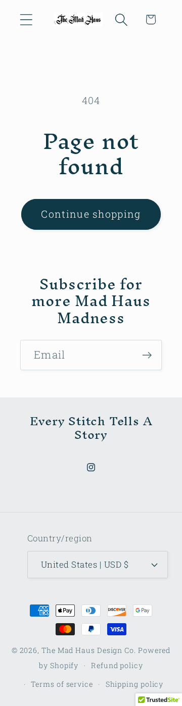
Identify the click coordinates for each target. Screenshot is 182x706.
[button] (26, 19)
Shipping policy (135, 684)
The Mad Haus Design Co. (88, 650)
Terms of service (62, 684)
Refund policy (117, 665)
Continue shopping (91, 214)
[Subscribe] (146, 355)
